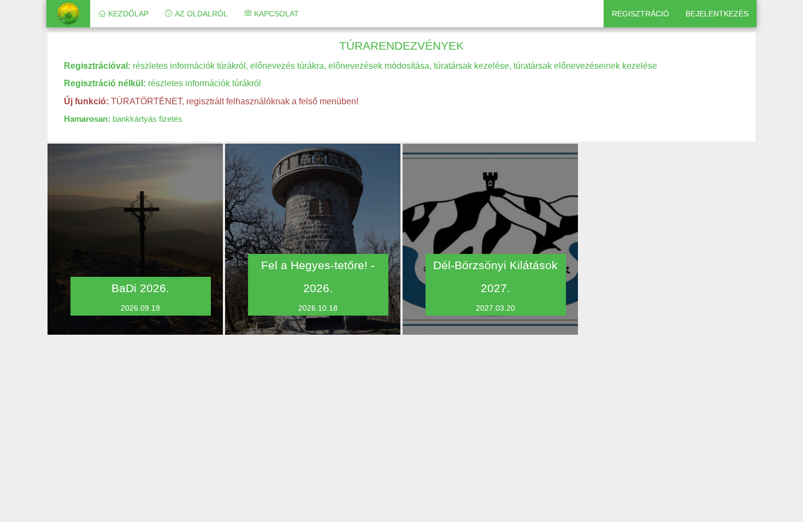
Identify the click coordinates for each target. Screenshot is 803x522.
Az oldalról (200, 13)
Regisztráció (640, 13)
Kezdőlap (127, 13)
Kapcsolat (275, 13)
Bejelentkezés (717, 13)
